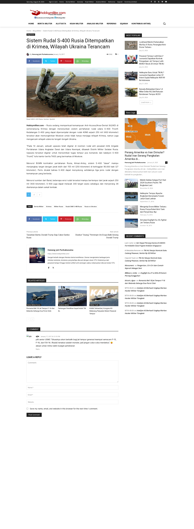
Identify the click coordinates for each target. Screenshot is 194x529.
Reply (38, 349)
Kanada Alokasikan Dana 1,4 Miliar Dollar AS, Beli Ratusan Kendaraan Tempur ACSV (151, 91)
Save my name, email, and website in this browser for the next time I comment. (64, 408)
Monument (129, 265)
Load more (145, 102)
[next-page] (32, 319)
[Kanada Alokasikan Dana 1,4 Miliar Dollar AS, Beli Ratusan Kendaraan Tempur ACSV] (131, 92)
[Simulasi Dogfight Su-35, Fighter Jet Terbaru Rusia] (131, 223)
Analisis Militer (64, 305)
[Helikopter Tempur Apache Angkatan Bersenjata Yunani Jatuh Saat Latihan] (131, 196)
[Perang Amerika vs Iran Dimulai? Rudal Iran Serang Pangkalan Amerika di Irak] (146, 133)
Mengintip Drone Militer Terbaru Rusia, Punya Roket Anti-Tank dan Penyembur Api (153, 209)
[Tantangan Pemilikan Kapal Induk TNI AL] (72, 296)
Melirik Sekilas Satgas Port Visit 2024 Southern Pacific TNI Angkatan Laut (153, 182)
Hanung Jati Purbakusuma (42, 54)
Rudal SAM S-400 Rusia (74, 206)
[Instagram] (155, 1)
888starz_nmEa (131, 273)
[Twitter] (158, 1)
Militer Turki (94, 305)
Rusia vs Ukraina (91, 206)
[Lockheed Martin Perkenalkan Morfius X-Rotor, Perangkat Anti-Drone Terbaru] (131, 45)
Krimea (48, 206)
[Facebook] (151, 1)
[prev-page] (28, 319)
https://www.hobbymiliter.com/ (58, 254)
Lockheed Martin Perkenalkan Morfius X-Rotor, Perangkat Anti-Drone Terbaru (152, 44)
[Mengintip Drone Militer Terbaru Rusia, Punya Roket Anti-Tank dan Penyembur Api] (131, 209)
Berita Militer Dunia (33, 305)
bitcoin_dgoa (130, 280)
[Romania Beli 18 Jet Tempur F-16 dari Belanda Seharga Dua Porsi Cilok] (41, 296)
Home (29, 31)
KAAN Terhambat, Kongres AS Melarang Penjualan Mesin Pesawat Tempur (102, 311)
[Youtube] (165, 1)
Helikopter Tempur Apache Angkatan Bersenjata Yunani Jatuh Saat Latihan (152, 196)
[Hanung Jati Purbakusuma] (28, 54)
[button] (164, 23)
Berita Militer (39, 206)
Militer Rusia (58, 206)
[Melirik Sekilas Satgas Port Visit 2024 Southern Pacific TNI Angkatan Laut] (131, 183)
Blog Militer (37, 31)
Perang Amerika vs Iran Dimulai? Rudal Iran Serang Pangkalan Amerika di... (144, 156)
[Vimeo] (162, 1)
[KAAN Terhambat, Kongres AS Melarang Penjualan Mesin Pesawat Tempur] (103, 296)
